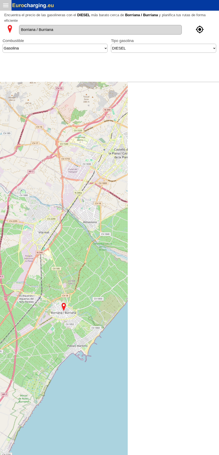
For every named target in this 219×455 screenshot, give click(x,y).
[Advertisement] (109, 69)
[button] (64, 307)
